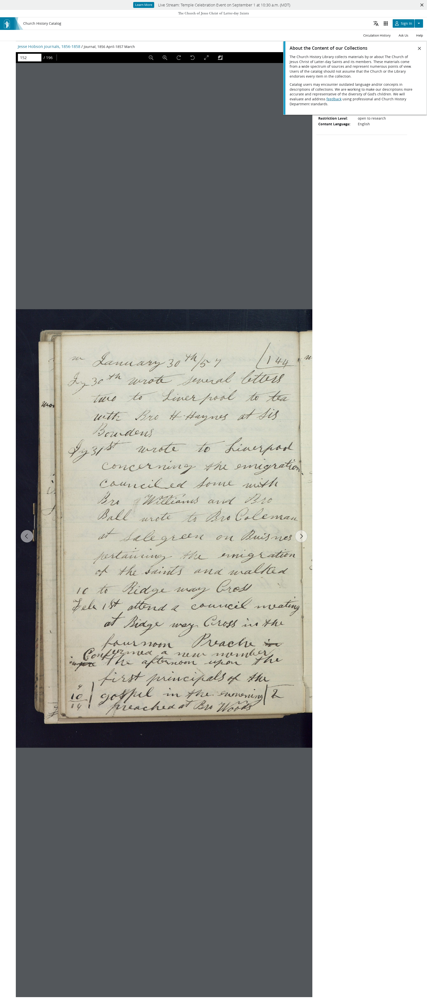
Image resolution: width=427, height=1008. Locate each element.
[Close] (420, 48)
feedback (334, 99)
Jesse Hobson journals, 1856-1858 (49, 46)
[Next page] (301, 536)
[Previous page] (27, 536)
